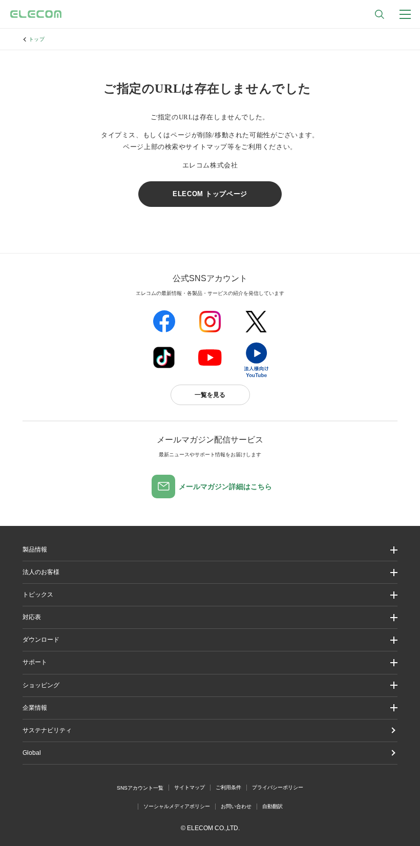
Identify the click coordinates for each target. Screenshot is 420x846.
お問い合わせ (236, 806)
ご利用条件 (228, 787)
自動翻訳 (272, 806)
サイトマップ (189, 787)
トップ (37, 39)
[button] (210, 595)
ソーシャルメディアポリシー (176, 806)
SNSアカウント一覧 (140, 788)
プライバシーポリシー (277, 787)
